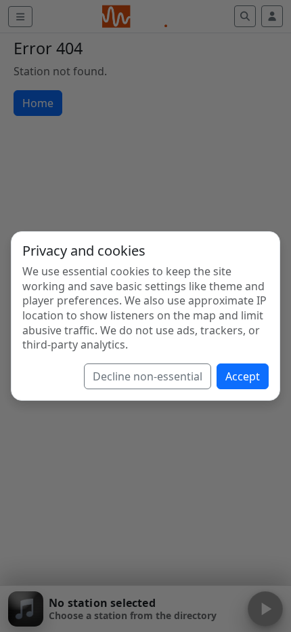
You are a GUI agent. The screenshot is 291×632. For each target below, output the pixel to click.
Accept (242, 376)
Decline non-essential (147, 376)
